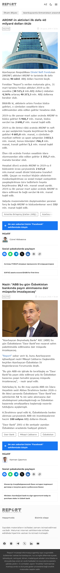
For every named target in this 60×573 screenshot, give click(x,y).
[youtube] (38, 543)
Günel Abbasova (18, 239)
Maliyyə (6, 29)
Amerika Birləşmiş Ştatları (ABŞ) (20, 214)
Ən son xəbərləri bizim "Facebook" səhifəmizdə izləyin (25, 225)
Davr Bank (9, 434)
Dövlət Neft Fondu (41, 72)
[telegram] (16, 254)
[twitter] (22, 254)
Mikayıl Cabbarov (28, 434)
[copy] (39, 254)
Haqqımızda (8, 517)
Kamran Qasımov (18, 459)
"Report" (7, 355)
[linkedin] (28, 254)
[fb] (4, 254)
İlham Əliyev (10, 13)
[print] (34, 254)
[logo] (9, 4)
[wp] (10, 254)
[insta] (11, 543)
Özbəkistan (48, 434)
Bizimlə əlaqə (42, 517)
